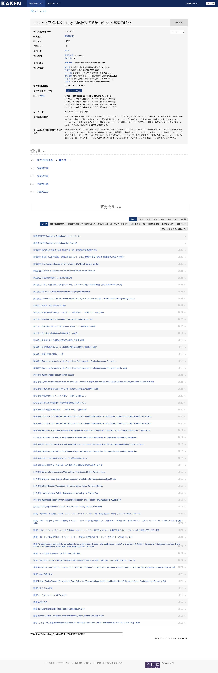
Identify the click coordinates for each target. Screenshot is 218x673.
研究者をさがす (54, 4)
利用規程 (97, 663)
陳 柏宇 (67, 67)
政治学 (67, 51)
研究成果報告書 (45, 160)
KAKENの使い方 (192, 4)
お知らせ (87, 663)
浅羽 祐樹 (68, 76)
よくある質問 (76, 663)
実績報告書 (42, 168)
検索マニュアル (63, 663)
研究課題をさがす (36, 4)
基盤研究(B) (69, 36)
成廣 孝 (67, 82)
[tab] (110, 207)
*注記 (42, 96)
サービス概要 (49, 663)
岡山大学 (68, 58)
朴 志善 (67, 79)
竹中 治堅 (68, 73)
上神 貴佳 (68, 63)
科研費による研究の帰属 (112, 663)
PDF (63, 160)
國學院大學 (69, 55)
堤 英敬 (67, 70)
